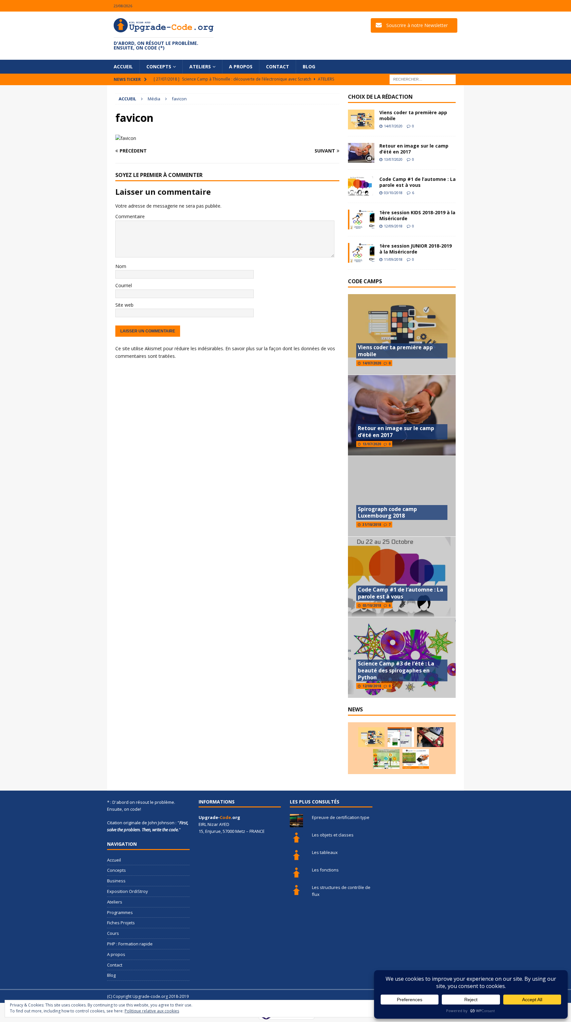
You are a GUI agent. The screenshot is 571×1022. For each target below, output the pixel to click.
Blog (309, 66)
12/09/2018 (393, 225)
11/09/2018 (393, 259)
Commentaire (130, 216)
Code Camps (365, 281)
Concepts (158, 66)
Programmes (120, 912)
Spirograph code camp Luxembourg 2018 (387, 512)
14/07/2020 (393, 125)
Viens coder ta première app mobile (413, 115)
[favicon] (125, 138)
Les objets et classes (333, 835)
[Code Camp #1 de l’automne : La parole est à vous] (361, 186)
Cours (113, 933)
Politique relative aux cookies (152, 1011)
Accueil (123, 66)
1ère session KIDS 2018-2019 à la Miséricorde (417, 215)
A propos (240, 66)
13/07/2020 (393, 159)
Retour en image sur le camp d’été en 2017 (413, 149)
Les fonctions (325, 870)
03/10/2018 (393, 192)
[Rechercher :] (423, 79)
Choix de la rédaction (380, 96)
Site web (124, 305)
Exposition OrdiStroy (127, 891)
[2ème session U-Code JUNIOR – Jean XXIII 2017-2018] (415, 759)
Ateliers (200, 66)
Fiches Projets (121, 923)
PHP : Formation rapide (130, 944)
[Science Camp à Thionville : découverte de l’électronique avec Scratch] (401, 737)
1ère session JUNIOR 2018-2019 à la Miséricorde (415, 249)
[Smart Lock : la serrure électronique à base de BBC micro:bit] (430, 737)
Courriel (123, 285)
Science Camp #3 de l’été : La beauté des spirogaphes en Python (396, 670)
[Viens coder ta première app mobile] (361, 119)
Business (116, 881)
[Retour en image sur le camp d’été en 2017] (361, 153)
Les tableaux (325, 852)
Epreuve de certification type (340, 817)
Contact (277, 66)
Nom (120, 266)
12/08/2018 (371, 686)
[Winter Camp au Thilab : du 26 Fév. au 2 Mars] (386, 759)
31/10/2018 (371, 524)
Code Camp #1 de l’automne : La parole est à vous (417, 182)
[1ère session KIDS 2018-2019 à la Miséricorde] (361, 219)
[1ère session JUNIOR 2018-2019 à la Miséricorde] (361, 253)
